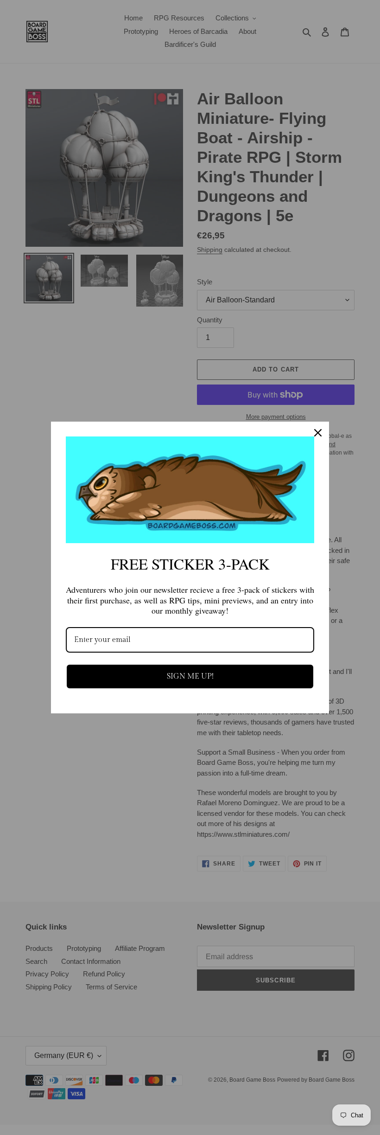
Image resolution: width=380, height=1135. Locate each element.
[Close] (318, 433)
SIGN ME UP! (190, 676)
